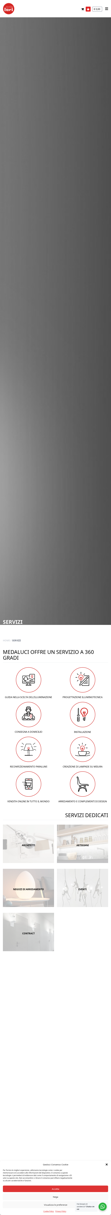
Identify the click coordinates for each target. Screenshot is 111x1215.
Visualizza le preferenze (55, 1204)
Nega (55, 1196)
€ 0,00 (97, 9)
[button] (106, 1164)
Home (6, 640)
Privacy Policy (60, 1211)
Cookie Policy (48, 1211)
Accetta (55, 1188)
